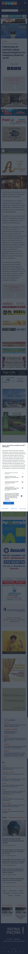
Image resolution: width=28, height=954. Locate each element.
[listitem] (14, 473)
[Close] (24, 445)
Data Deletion (5, 508)
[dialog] (14, 477)
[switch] (22, 477)
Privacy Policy (22, 508)
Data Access (14, 508)
